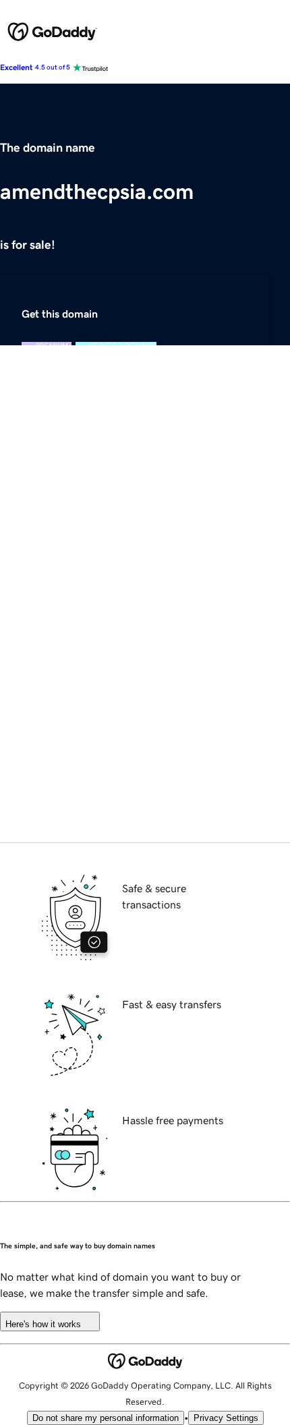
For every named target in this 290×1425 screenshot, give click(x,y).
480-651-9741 (154, 834)
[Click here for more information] (32, 758)
